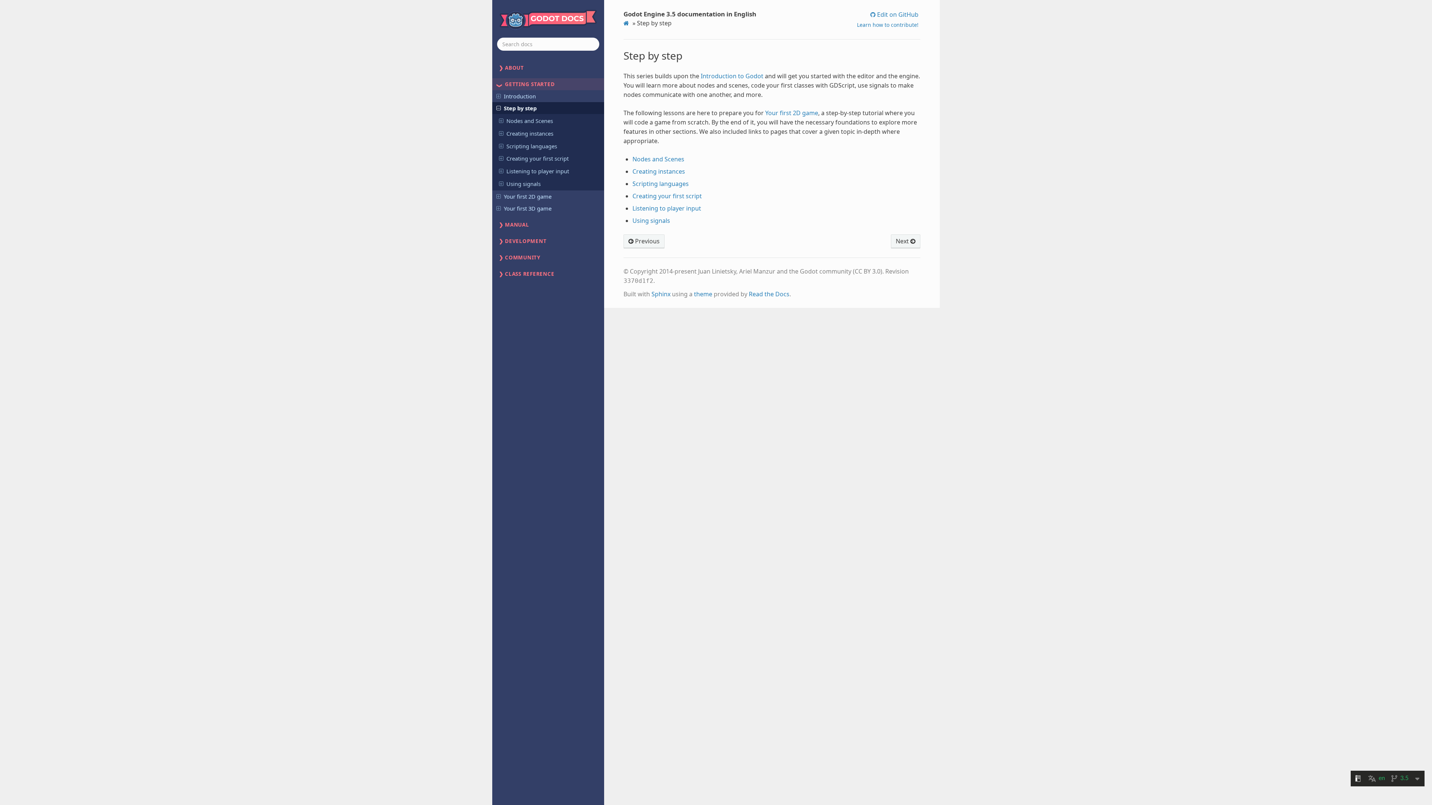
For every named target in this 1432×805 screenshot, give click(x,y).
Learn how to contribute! (887, 24)
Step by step (520, 108)
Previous (647, 241)
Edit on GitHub (897, 14)
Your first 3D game (528, 208)
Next (903, 241)
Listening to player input (537, 171)
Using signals (523, 183)
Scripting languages (531, 146)
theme (703, 294)
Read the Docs (769, 294)
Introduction (520, 96)
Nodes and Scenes (529, 120)
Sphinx (661, 294)
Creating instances (529, 133)
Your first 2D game (528, 196)
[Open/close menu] (498, 95)
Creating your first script (537, 158)
